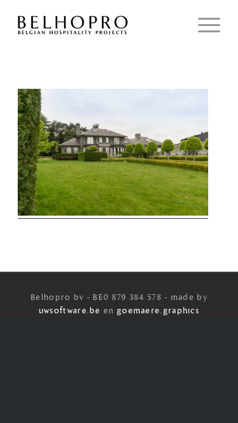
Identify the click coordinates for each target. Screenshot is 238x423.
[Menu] (202, 25)
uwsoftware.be (70, 311)
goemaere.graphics (158, 311)
